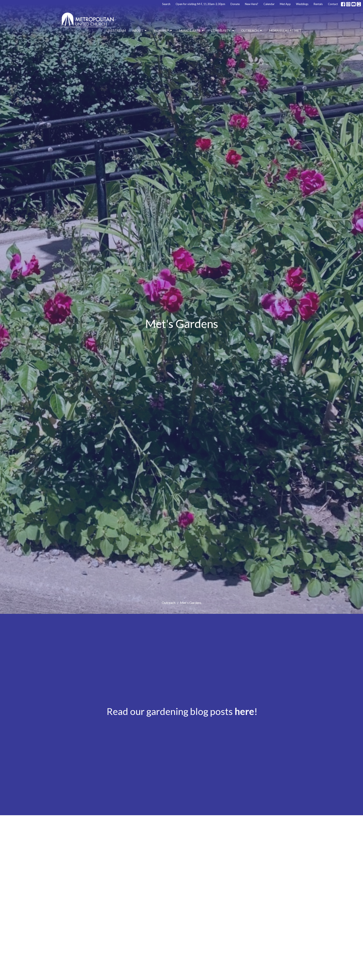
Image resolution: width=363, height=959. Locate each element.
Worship (161, 30)
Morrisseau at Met (285, 30)
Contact (333, 4)
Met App (285, 4)
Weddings (302, 4)
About (137, 30)
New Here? (251, 4)
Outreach (249, 30)
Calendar (269, 4)
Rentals (318, 4)
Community (221, 30)
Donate (235, 4)
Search (166, 4)
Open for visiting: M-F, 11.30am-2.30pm (200, 4)
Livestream (116, 30)
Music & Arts (189, 30)
